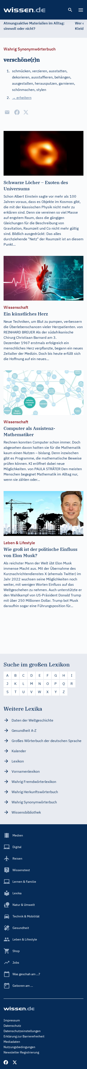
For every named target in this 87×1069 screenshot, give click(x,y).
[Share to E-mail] (7, 112)
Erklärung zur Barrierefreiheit (24, 1036)
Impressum (12, 1020)
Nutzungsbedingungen (19, 1047)
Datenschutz (12, 1026)
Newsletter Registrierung (21, 1052)
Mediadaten (12, 1042)
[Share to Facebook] (17, 112)
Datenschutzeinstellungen (22, 1031)
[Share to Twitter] (26, 112)
